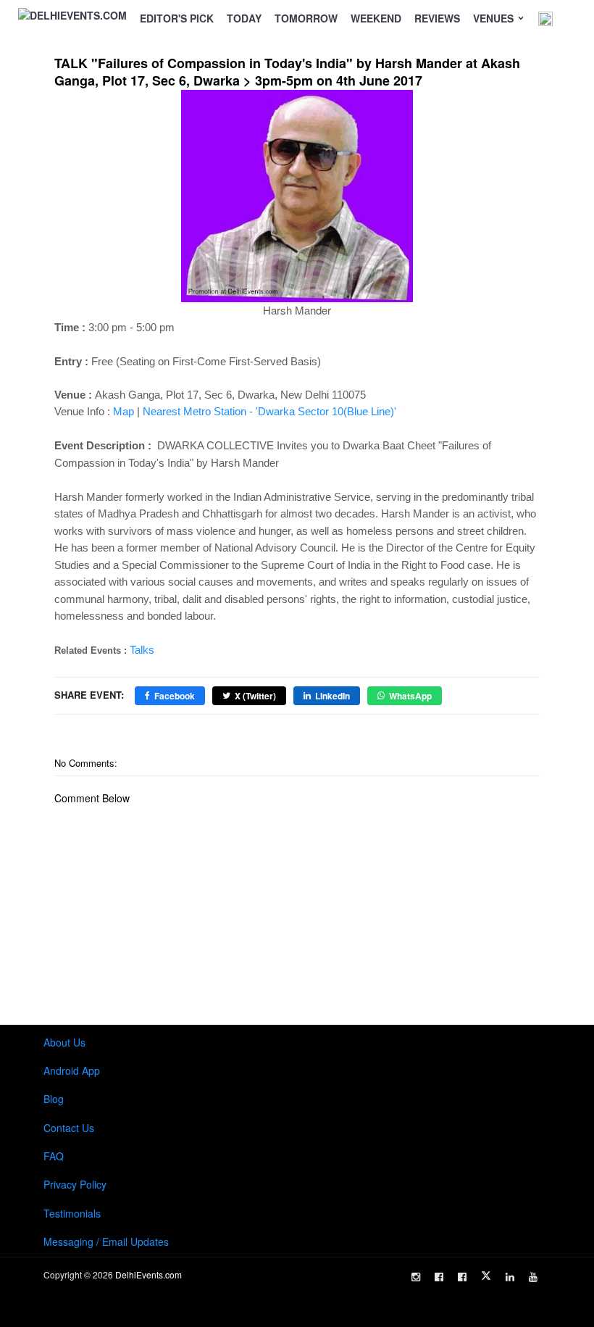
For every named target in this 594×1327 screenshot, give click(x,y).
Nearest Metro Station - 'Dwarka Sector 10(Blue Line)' (269, 411)
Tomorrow (306, 18)
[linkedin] (510, 1277)
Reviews (437, 18)
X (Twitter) (255, 695)
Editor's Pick (177, 18)
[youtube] (533, 1277)
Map (123, 411)
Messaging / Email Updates (106, 1241)
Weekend (376, 18)
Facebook (174, 695)
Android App (71, 1070)
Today (244, 18)
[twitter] (486, 1275)
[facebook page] (439, 1277)
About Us (64, 1042)
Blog (53, 1098)
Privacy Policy (74, 1184)
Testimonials (72, 1213)
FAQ (53, 1156)
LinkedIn (332, 695)
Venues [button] (494, 18)
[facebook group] (462, 1277)
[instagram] (415, 1277)
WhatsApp (410, 695)
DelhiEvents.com (148, 1274)
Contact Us (68, 1127)
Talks (142, 650)
